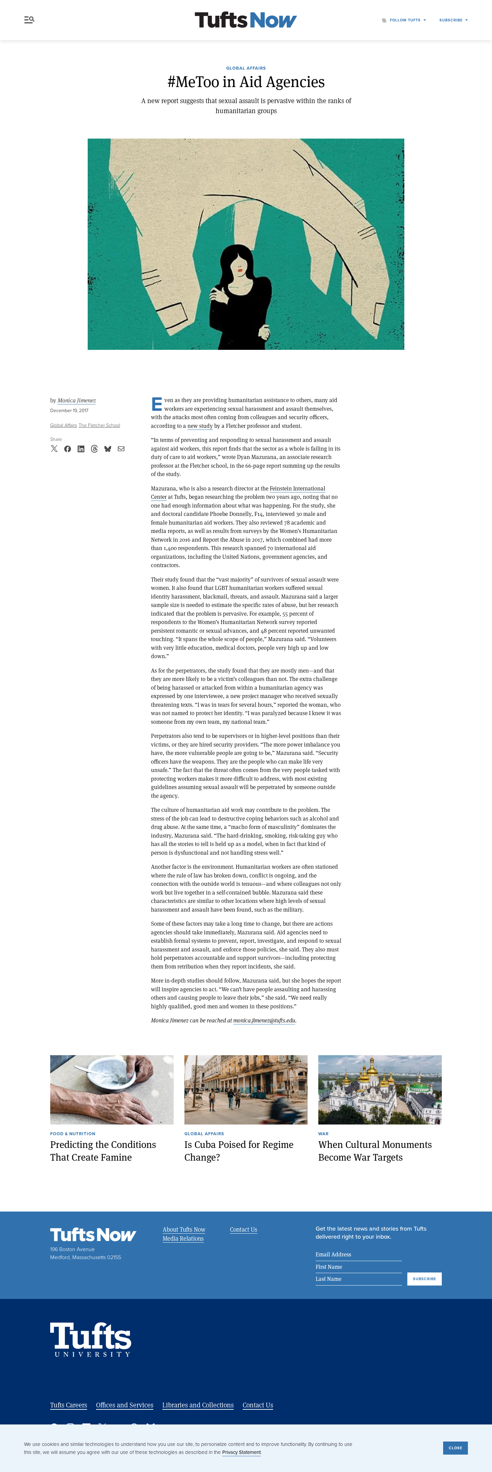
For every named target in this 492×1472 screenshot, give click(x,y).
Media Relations (183, 1238)
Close (455, 1448)
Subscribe (451, 20)
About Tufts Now (184, 1229)
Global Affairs (246, 68)
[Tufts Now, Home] (246, 20)
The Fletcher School (99, 425)
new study (200, 426)
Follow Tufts (405, 20)
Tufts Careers (68, 1404)
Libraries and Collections (198, 1404)
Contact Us (243, 1229)
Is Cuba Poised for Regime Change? (239, 1150)
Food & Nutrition (72, 1134)
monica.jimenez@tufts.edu (264, 1020)
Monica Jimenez (77, 400)
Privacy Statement (241, 1452)
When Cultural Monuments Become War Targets (375, 1150)
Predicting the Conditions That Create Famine (103, 1150)
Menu (30, 20)
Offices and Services (124, 1404)
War (323, 1134)
